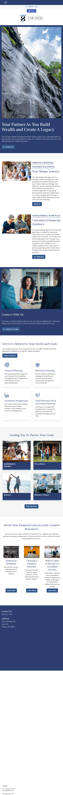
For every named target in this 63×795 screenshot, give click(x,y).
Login (32, 11)
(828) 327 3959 (7, 614)
